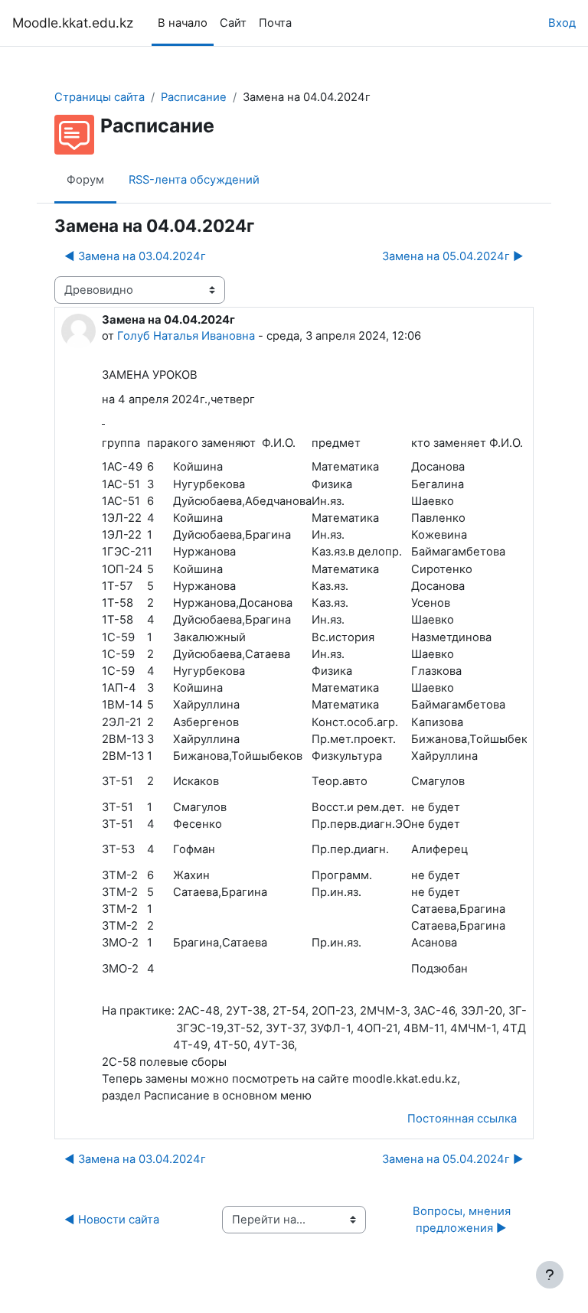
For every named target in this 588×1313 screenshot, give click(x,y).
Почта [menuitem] (275, 23)
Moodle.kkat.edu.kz (72, 23)
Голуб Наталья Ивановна (186, 336)
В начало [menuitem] (182, 23)
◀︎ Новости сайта (111, 1220)
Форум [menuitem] (85, 180)
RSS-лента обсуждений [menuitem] (194, 180)
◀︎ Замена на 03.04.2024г (135, 256)
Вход (562, 23)
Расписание (194, 97)
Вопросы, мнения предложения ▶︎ (463, 1219)
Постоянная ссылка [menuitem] (462, 1119)
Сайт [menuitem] (233, 23)
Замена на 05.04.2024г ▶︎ (453, 256)
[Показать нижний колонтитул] (550, 1275)
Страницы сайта (99, 97)
